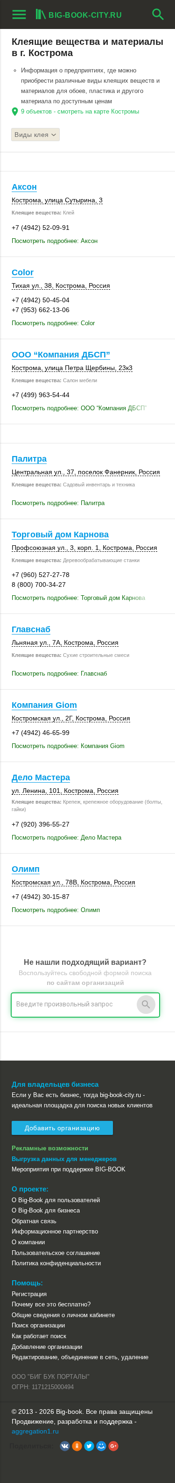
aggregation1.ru (35, 1431)
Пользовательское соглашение (56, 1252)
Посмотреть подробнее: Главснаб (59, 673)
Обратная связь (34, 1221)
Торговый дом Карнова (60, 534)
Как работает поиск (39, 1336)
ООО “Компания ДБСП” (61, 354)
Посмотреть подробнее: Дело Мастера (66, 837)
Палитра (29, 458)
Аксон (24, 187)
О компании (28, 1242)
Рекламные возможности (50, 1148)
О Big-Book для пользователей (56, 1200)
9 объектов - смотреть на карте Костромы (80, 111)
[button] (65, 1446)
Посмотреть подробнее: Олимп (56, 909)
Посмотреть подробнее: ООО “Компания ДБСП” (79, 408)
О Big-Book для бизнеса (46, 1210)
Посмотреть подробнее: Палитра (58, 502)
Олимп (26, 869)
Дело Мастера (41, 777)
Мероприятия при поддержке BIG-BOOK (69, 1169)
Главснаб (31, 629)
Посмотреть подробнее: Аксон (55, 240)
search (158, 14)
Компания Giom (44, 705)
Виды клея (31, 134)
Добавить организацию (62, 1128)
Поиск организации (38, 1325)
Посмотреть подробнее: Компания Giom (68, 745)
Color (23, 272)
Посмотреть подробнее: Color (53, 323)
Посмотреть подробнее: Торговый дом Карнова (78, 597)
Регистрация (29, 1294)
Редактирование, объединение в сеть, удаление (80, 1357)
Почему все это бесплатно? (51, 1304)
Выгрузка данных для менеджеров (64, 1158)
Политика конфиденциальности (56, 1263)
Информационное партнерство (55, 1231)
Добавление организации (47, 1346)
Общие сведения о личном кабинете (63, 1315)
